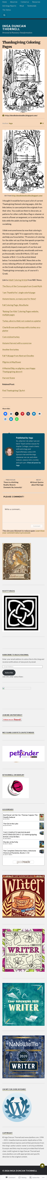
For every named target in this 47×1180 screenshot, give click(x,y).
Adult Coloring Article (17, 280)
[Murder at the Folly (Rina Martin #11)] (41, 847)
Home (4, 2)
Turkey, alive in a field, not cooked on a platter (21, 321)
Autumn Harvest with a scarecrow (16, 343)
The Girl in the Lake (10, 823)
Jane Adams (8, 838)
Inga (11, 123)
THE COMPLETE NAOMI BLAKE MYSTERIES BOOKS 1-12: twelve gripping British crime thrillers (20, 834)
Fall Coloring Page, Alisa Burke (15, 305)
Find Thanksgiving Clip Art (13, 390)
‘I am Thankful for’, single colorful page (18, 292)
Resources (36, 2)
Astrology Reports (9, 6)
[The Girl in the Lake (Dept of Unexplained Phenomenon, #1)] (41, 828)
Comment (36, 526)
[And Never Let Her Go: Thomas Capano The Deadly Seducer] (41, 820)
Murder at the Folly (10, 842)
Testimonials (31, 6)
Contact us (25, 2)
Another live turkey (10, 349)
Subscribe (9, 672)
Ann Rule (7, 819)
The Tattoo (6, 10)
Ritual (22, 6)
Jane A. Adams (8, 843)
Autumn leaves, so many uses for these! (19, 299)
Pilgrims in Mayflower (11, 362)
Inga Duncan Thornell (14, 27)
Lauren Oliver (8, 825)
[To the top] (42, 1165)
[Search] (4, 15)
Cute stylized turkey (11, 337)
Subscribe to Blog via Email (15, 655)
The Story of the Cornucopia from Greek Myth (22, 286)
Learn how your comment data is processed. (23, 532)
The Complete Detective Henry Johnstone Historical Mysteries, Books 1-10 (19, 851)
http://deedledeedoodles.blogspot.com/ (27, 196)
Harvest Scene (8, 378)
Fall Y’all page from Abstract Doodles (18, 356)
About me (13, 2)
